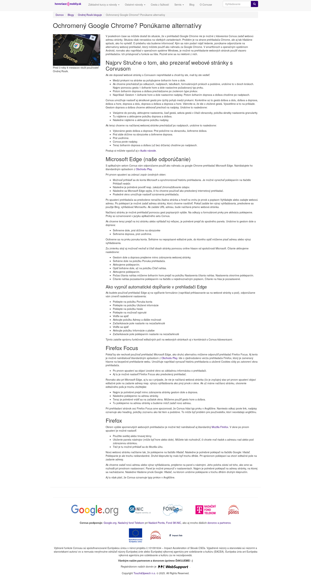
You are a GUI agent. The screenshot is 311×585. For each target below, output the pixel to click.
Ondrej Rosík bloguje (90, 15)
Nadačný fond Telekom (131, 523)
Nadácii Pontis (156, 523)
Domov (60, 15)
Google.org (110, 523)
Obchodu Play (144, 169)
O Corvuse (206, 4)
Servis (178, 4)
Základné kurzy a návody (103, 4)
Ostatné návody (134, 4)
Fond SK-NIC (173, 523)
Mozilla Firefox (220, 427)
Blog (191, 4)
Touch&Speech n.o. (145, 573)
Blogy (71, 15)
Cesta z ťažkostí (160, 4)
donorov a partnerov (219, 523)
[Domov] (69, 4)
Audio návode (148, 150)
